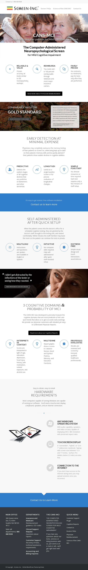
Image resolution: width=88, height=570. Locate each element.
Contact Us (70, 528)
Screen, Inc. (17, 567)
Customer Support (33, 540)
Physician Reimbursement (72, 536)
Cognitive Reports (73, 524)
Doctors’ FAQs (71, 531)
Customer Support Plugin (73, 519)
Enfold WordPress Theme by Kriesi (33, 567)
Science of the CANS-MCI (74, 541)
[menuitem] (19, 8)
